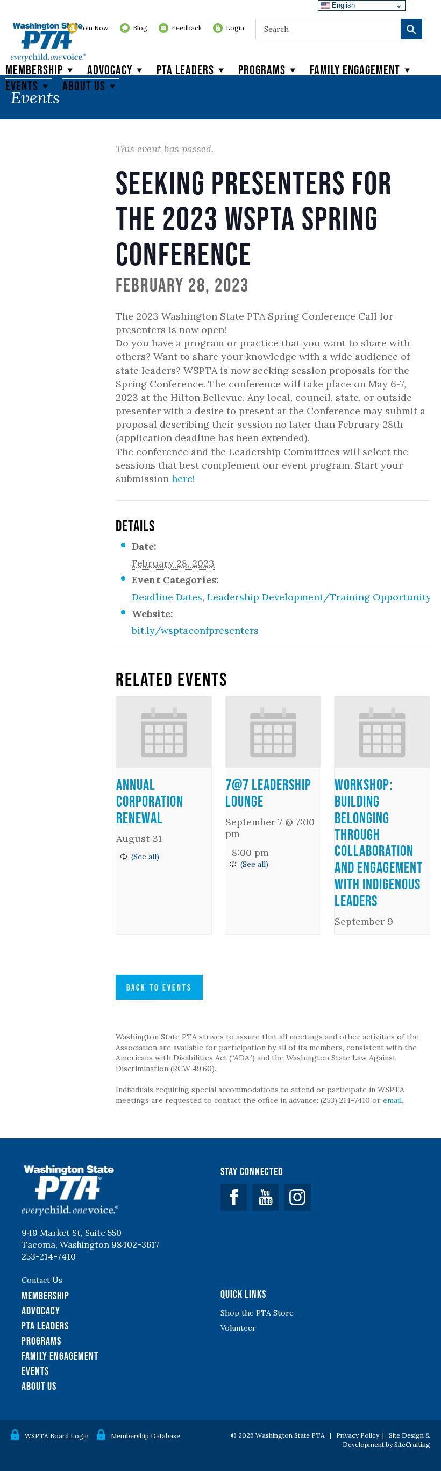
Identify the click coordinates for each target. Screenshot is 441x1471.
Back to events (159, 987)
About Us (39, 1386)
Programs (262, 69)
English (342, 5)
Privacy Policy (357, 1435)
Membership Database (145, 1436)
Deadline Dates (167, 597)
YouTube (265, 1197)
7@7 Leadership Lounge (268, 793)
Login (235, 28)
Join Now (95, 28)
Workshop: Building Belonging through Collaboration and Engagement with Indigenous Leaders (379, 842)
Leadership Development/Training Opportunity (319, 597)
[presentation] (163, 732)
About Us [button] (83, 86)
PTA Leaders (185, 69)
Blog (140, 28)
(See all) (145, 856)
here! (183, 478)
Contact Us (42, 1280)
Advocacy (109, 69)
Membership (34, 69)
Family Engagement (355, 69)
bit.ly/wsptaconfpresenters (195, 630)
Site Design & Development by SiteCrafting (386, 1439)
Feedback (187, 28)
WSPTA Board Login (57, 1436)
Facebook (233, 1197)
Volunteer (238, 1328)
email (392, 1100)
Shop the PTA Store (257, 1313)
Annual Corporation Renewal (149, 801)
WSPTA (48, 43)
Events (21, 86)
